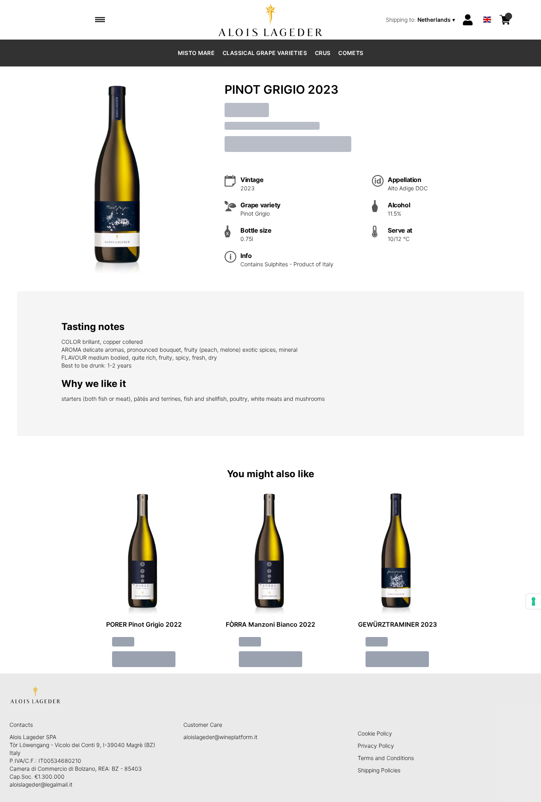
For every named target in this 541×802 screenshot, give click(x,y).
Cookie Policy (375, 733)
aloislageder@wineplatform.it (220, 737)
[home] (270, 20)
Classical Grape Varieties (265, 52)
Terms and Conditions (386, 758)
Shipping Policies (379, 770)
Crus (322, 52)
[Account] (467, 19)
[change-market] (421, 20)
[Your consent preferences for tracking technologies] (533, 601)
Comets (350, 52)
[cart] (505, 19)
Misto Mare (196, 52)
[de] (487, 9)
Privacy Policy (376, 745)
